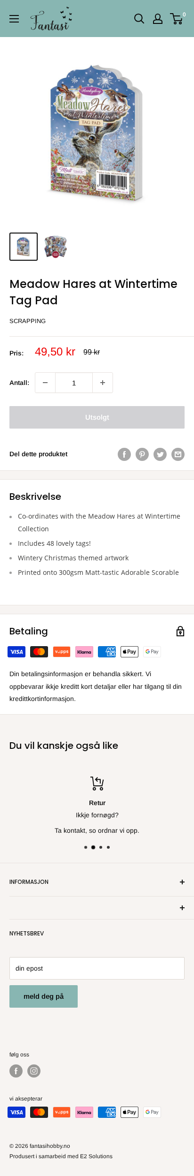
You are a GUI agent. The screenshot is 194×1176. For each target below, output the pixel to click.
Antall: (19, 382)
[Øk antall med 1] (45, 382)
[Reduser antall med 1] (103, 382)
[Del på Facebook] (124, 453)
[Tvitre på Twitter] (160, 453)
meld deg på (44, 996)
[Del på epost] (178, 453)
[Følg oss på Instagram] (33, 1071)
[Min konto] (157, 19)
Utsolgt (97, 417)
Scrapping (27, 320)
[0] (177, 18)
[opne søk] (139, 19)
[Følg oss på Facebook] (16, 1071)
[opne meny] (14, 19)
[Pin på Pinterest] (142, 453)
